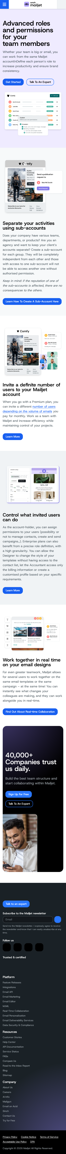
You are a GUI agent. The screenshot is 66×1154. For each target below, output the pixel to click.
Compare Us (9, 1060)
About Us (8, 1087)
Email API (8, 991)
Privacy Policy (10, 1136)
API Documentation (13, 1046)
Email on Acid (10, 1106)
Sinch (6, 1111)
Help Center (9, 1042)
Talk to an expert (16, 904)
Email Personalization (14, 1015)
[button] (61, 4)
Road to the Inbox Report (16, 1065)
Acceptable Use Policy (15, 1141)
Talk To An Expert (40, 82)
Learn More (13, 436)
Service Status (11, 1051)
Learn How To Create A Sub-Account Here (32, 301)
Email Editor (9, 1001)
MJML (6, 1006)
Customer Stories (12, 1037)
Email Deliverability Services (18, 1020)
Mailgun (7, 1101)
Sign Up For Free (18, 794)
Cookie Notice (28, 1136)
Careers (7, 1092)
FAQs (5, 1056)
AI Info (6, 1096)
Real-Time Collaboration (16, 1010)
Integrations (9, 987)
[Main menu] (4, 4)
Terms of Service (49, 1136)
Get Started (13, 82)
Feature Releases (12, 982)
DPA (32, 1141)
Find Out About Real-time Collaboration (30, 711)
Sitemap (7, 1075)
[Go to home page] (33, 4)
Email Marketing (11, 996)
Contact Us (9, 1115)
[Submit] (57, 919)
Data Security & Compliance (18, 1025)
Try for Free (9, 1120)
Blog (5, 1070)
